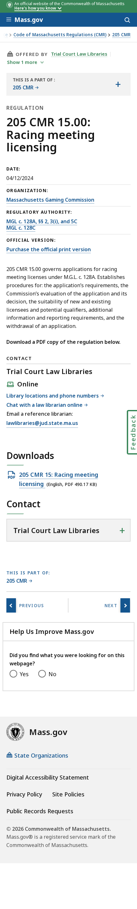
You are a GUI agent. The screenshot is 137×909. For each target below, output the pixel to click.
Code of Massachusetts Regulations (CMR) (59, 35)
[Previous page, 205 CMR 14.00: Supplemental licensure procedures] (11, 605)
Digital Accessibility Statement (47, 777)
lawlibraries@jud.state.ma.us (42, 423)
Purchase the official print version (48, 249)
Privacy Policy (24, 794)
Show (22, 62)
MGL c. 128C (20, 227)
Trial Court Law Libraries (79, 54)
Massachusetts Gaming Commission (50, 199)
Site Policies (68, 794)
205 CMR (121, 35)
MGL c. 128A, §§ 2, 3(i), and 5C (41, 221)
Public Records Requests (39, 811)
